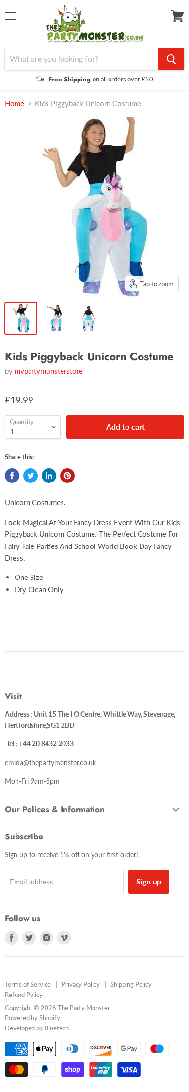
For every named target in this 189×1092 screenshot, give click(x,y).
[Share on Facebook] (12, 475)
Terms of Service (28, 984)
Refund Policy (24, 994)
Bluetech (57, 1028)
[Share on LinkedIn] (49, 475)
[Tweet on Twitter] (30, 475)
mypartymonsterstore (49, 371)
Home (14, 103)
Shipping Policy (131, 984)
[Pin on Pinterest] (67, 475)
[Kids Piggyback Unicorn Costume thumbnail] (20, 318)
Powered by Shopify (32, 1018)
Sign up (148, 881)
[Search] (171, 59)
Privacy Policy (81, 984)
